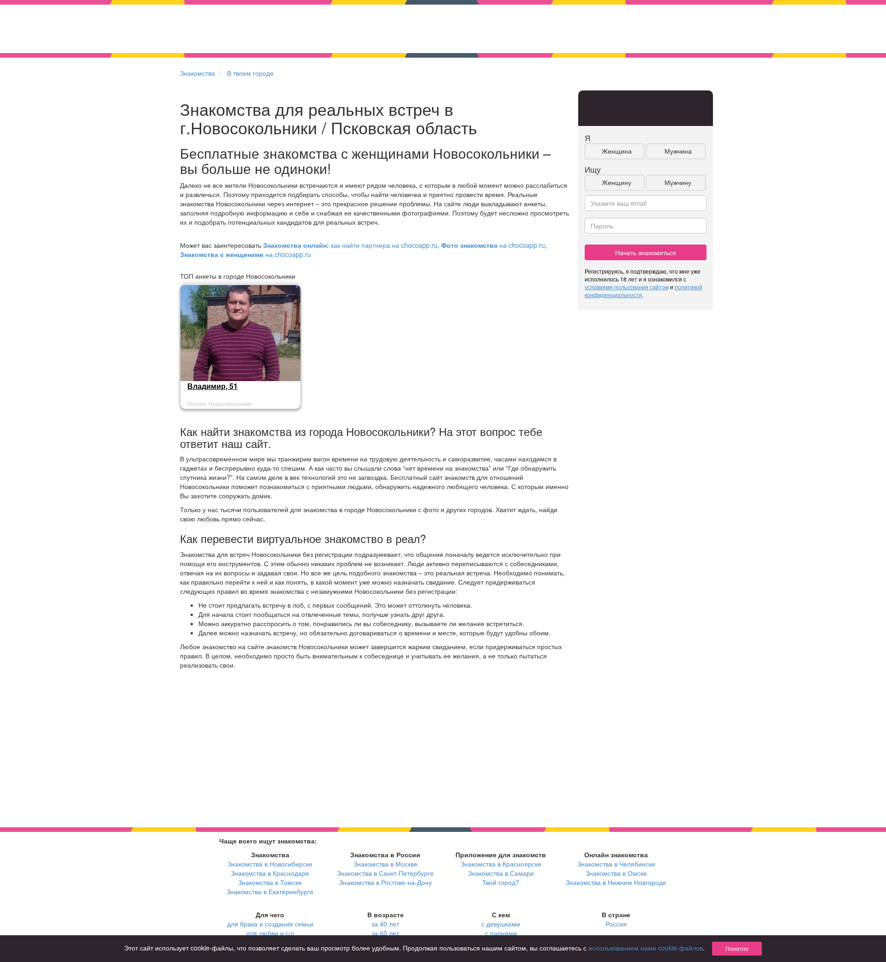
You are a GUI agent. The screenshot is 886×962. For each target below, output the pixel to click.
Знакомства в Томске (270, 882)
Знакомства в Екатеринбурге (270, 891)
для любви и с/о (270, 933)
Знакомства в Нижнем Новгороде (616, 882)
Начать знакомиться (645, 252)
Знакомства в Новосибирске (269, 863)
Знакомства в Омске (616, 873)
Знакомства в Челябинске (616, 863)
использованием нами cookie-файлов (645, 947)
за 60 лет (385, 933)
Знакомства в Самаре (501, 873)
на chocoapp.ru (493, 245)
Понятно (736, 948)
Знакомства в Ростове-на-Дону (385, 882)
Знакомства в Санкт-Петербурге (385, 873)
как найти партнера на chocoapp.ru (350, 245)
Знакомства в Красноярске (501, 863)
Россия (616, 923)
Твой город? (500, 882)
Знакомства (197, 73)
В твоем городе (250, 73)
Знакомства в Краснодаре (270, 873)
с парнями (501, 933)
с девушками (500, 923)
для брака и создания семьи (270, 923)
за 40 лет (385, 923)
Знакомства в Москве (385, 863)
